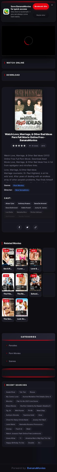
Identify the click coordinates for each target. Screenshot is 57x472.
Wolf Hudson (10, 216)
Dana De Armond (40, 203)
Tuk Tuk (22, 392)
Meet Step (41, 410)
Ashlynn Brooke (12, 415)
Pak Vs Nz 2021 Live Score (27, 401)
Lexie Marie (10, 424)
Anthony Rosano (24, 203)
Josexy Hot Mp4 (39, 420)
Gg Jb (8, 410)
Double (31, 443)
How (40, 415)
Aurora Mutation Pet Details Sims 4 (37, 397)
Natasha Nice (22, 212)
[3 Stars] (19, 145)
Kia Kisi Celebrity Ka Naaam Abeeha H (35, 406)
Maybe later (40, 15)
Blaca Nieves (11, 406)
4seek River (10, 392)
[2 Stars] (16, 145)
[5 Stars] (24, 145)
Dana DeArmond (11, 208)
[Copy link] (35, 227)
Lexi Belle (9, 212)
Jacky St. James (41, 208)
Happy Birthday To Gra (15, 443)
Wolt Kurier (19, 410)
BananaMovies (36, 468)
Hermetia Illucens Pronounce (30, 424)
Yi (20, 438)
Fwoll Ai (19, 429)
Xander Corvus (24, 216)
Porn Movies (19, 185)
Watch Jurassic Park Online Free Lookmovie (23, 433)
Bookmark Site (41, 6)
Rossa (32, 392)
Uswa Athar (10, 438)
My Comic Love (12, 397)
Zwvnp (9, 429)
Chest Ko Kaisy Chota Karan (17, 420)
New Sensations (22, 190)
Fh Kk (30, 410)
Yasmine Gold (28, 415)
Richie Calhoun (36, 212)
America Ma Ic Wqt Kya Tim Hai (38, 438)
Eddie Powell (26, 208)
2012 (43, 146)
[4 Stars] (21, 145)
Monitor (9, 401)
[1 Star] (13, 145)
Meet (28, 429)
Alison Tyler (10, 203)
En (39, 443)
